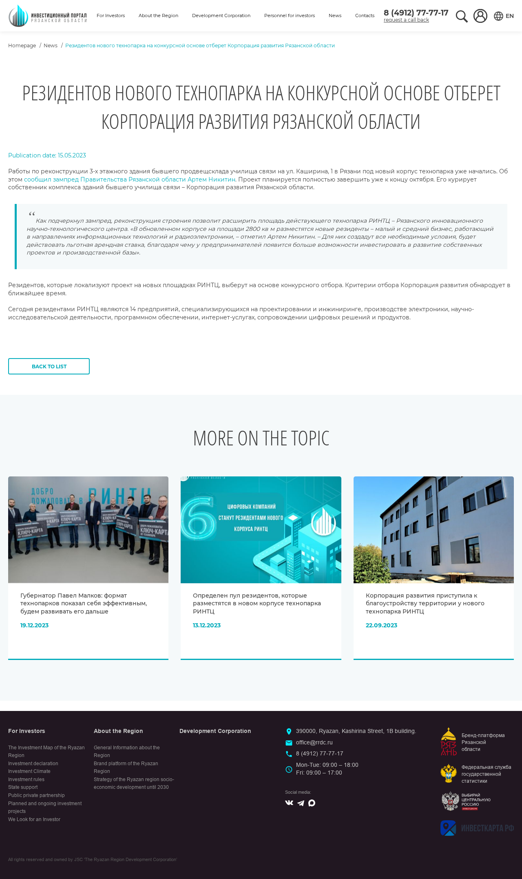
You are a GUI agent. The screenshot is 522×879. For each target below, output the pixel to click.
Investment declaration (33, 763)
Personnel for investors (289, 15)
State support (23, 787)
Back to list (49, 366)
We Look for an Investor (34, 819)
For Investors (111, 15)
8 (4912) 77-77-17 (416, 13)
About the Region (158, 15)
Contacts (364, 15)
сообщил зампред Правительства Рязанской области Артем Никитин (129, 179)
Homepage (22, 45)
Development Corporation (221, 15)
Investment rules (26, 779)
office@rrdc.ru (314, 742)
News (335, 15)
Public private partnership (36, 795)
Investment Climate (29, 771)
